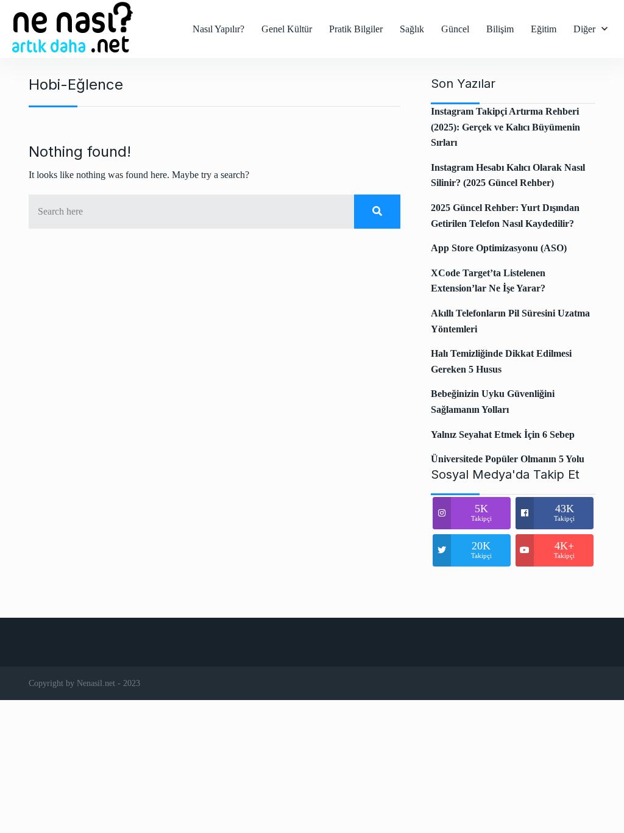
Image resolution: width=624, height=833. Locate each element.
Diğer (584, 29)
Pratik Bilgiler (356, 29)
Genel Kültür (286, 29)
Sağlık (412, 29)
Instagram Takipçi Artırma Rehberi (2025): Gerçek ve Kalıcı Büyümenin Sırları (505, 127)
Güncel (455, 29)
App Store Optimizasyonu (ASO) (499, 248)
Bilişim (500, 29)
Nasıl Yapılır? (218, 29)
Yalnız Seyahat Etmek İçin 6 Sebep (503, 434)
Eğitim (543, 29)
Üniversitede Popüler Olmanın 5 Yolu (507, 459)
